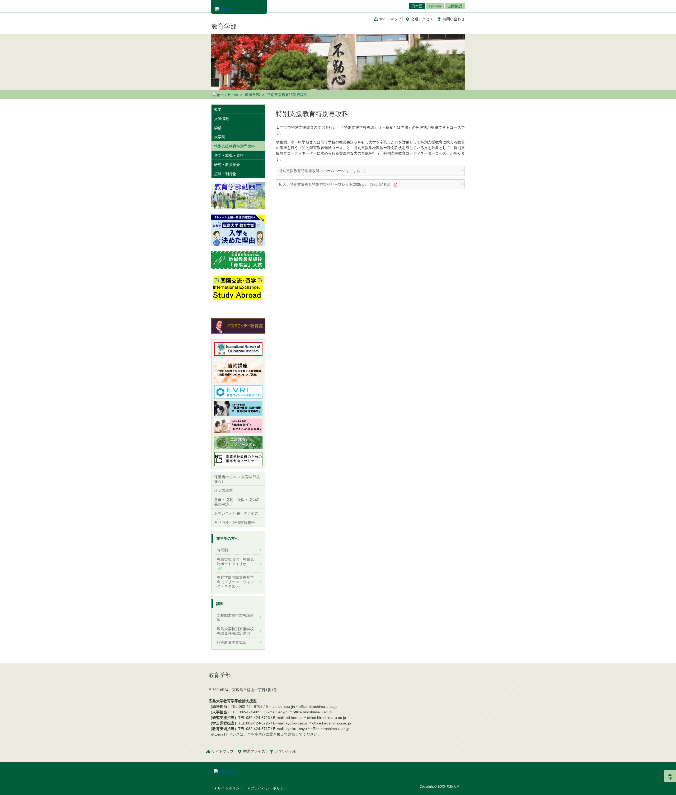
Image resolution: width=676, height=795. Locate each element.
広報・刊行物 (225, 174)
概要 (218, 109)
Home (233, 94)
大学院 (219, 137)
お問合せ (454, 19)
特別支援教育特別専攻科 (234, 146)
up (670, 778)
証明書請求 (223, 490)
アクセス (422, 19)
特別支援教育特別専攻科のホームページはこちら (320, 171)
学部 (218, 128)
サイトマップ (390, 19)
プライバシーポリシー (269, 788)
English (435, 6)
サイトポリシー (230, 788)
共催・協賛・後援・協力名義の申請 (237, 502)
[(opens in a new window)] (238, 230)
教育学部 (224, 26)
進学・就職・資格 (229, 155)
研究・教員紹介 (227, 164)
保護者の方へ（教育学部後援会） (237, 479)
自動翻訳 (454, 6)
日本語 (416, 6)
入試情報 (221, 119)
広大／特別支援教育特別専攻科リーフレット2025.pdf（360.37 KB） (335, 184)
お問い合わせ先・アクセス (236, 513)
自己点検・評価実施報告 (234, 522)
